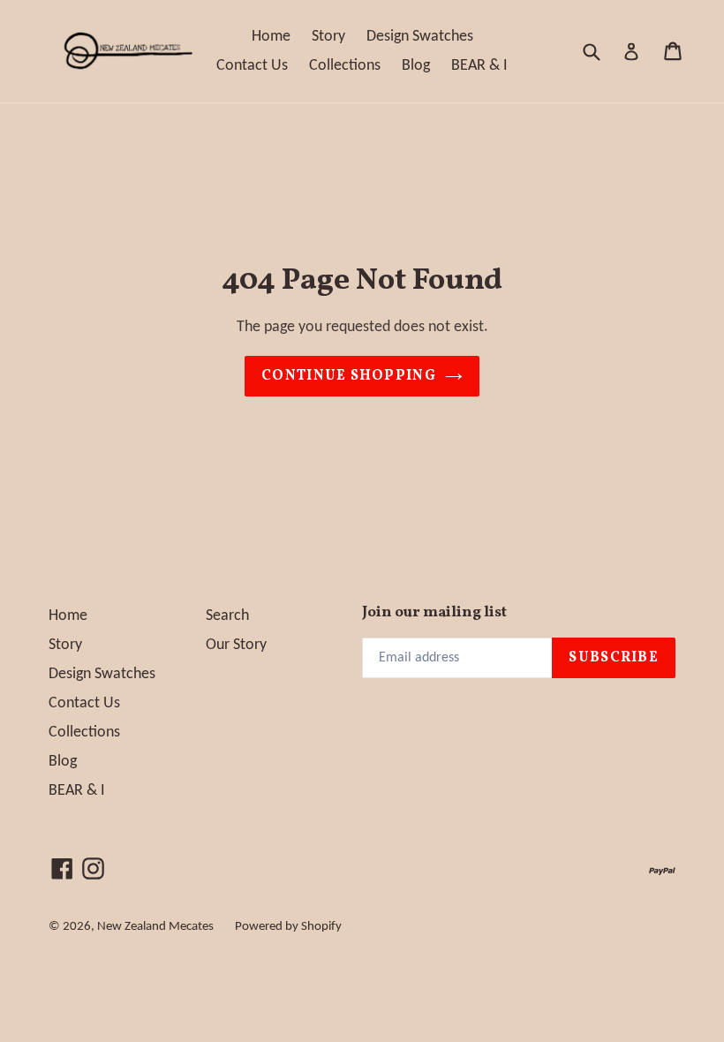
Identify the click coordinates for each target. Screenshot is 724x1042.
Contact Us (252, 65)
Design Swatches (419, 36)
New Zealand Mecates (155, 926)
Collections (345, 65)
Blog (416, 65)
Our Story (236, 645)
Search (227, 616)
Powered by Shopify (288, 926)
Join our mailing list (434, 613)
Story (328, 36)
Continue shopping (348, 376)
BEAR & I (479, 65)
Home (271, 36)
